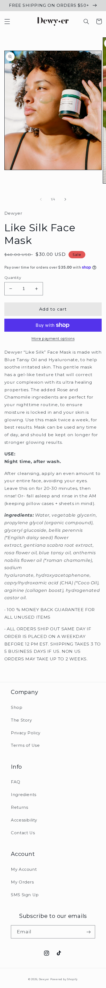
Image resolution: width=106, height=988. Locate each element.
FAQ (15, 782)
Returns (19, 807)
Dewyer (44, 979)
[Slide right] (65, 199)
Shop (17, 707)
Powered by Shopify (64, 979)
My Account (24, 869)
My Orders (22, 882)
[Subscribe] (88, 931)
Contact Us (23, 832)
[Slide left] (41, 199)
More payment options (53, 339)
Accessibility (24, 820)
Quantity (12, 277)
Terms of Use (25, 745)
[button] (7, 21)
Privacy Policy (25, 733)
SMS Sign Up (25, 894)
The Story (21, 720)
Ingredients (23, 794)
